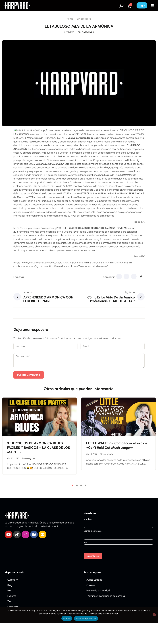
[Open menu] (152, 5)
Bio (9, 590)
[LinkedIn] (134, 276)
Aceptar (67, 618)
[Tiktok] (17, 534)
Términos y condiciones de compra (105, 595)
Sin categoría (84, 18)
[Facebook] (119, 276)
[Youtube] (8, 534)
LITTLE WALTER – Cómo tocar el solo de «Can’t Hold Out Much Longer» (116, 445)
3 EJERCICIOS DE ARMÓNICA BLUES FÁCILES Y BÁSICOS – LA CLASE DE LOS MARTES (38, 447)
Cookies (90, 585)
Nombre (88, 519)
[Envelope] (42, 534)
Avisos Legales (94, 579)
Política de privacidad (98, 590)
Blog (9, 585)
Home (70, 18)
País (85, 542)
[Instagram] (25, 534)
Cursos (11, 579)
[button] (72, 485)
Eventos (11, 595)
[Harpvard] (16, 5)
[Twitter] (126, 276)
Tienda (11, 601)
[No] (154, 614)
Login (142, 5)
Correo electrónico (93, 530)
